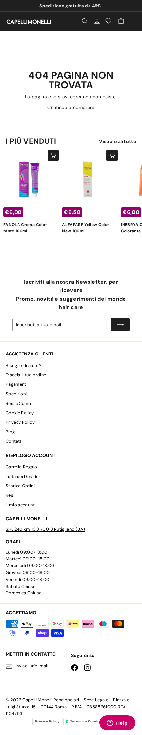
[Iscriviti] (120, 324)
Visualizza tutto (117, 141)
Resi (10, 495)
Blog (10, 431)
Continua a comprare (71, 107)
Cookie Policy (20, 413)
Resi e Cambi (19, 403)
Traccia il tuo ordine (26, 375)
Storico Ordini (20, 485)
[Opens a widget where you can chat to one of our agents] (117, 723)
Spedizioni (16, 394)
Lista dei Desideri (23, 476)
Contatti (14, 441)
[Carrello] (121, 21)
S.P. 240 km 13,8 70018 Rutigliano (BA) (45, 529)
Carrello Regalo (21, 467)
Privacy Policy (20, 422)
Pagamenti (16, 384)
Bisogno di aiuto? (23, 365)
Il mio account (20, 505)
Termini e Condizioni (88, 721)
